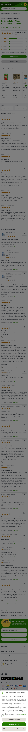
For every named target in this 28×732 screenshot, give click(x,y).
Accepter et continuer (14, 724)
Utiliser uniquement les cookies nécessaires (14, 729)
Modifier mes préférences (14, 719)
